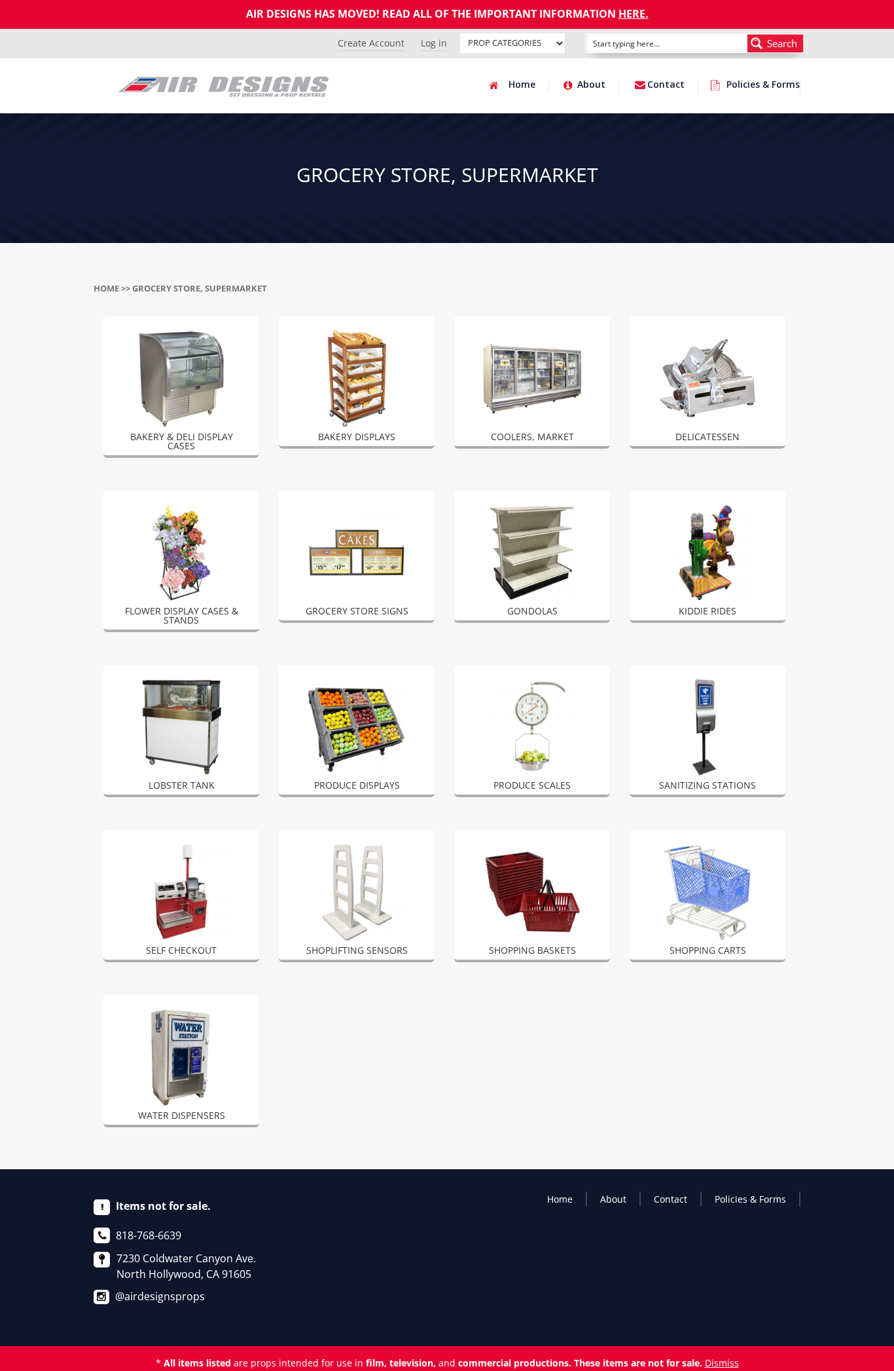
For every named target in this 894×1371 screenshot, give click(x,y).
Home (522, 85)
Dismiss (722, 1363)
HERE (631, 14)
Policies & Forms (763, 85)
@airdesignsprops (160, 1296)
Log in (434, 43)
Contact (666, 85)
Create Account (371, 43)
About (591, 85)
